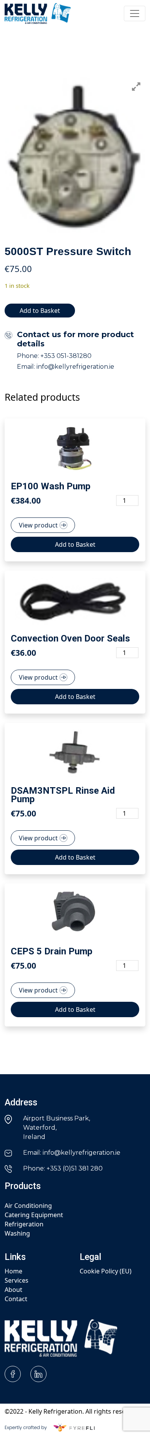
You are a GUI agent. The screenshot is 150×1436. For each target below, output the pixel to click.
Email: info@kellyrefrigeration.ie (71, 1152)
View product (38, 525)
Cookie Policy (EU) (106, 1271)
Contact (16, 1299)
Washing (17, 1233)
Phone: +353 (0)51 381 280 (63, 1168)
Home (13, 1271)
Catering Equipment (34, 1215)
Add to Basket (40, 310)
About (13, 1289)
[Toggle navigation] (134, 13)
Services (16, 1280)
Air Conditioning (28, 1205)
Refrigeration (24, 1224)
